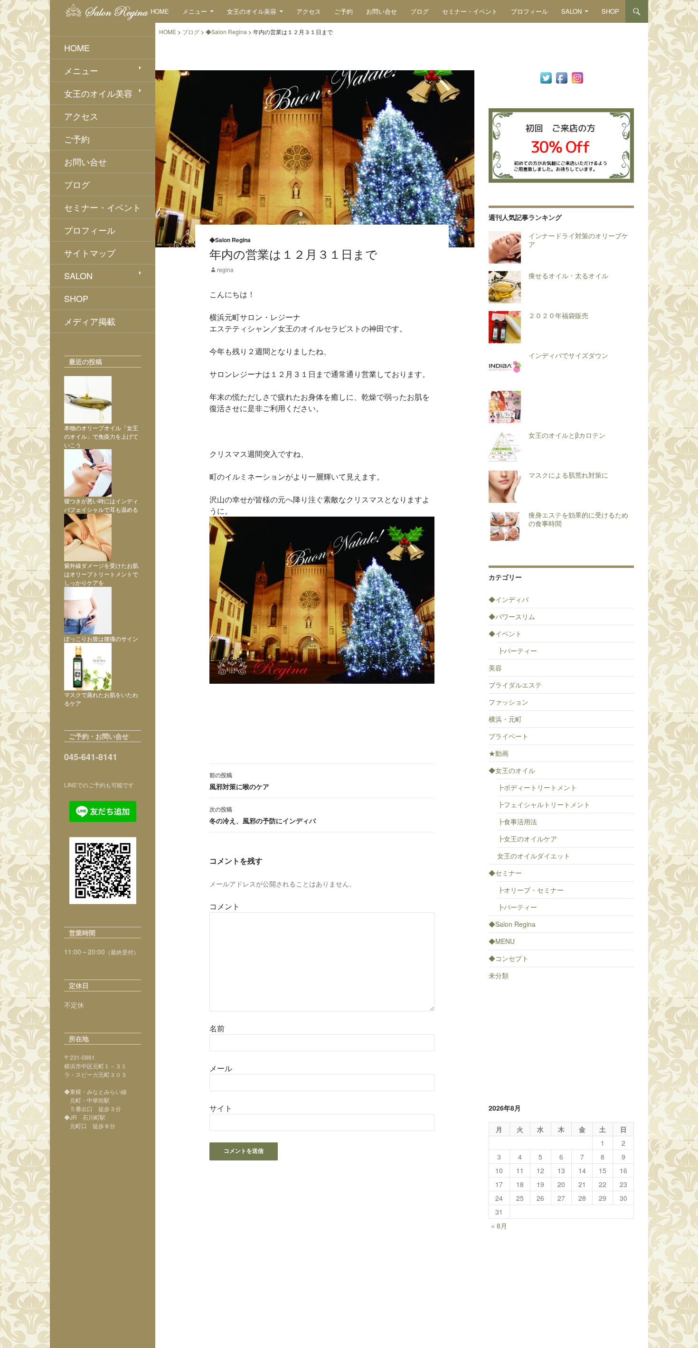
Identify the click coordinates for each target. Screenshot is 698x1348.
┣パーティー (517, 650)
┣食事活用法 (517, 821)
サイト (220, 1108)
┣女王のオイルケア (527, 838)
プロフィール (529, 11)
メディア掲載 (89, 321)
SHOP (610, 11)
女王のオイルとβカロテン (566, 435)
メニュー (194, 11)
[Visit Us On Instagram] (577, 77)
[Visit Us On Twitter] (546, 77)
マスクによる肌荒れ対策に (568, 475)
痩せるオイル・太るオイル (568, 275)
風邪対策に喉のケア (239, 781)
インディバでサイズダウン (568, 355)
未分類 (499, 975)
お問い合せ (381, 11)
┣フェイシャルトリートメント (543, 804)
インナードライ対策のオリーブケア (578, 240)
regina (225, 269)
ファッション (508, 702)
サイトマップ (89, 252)
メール (220, 1068)
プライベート (508, 736)
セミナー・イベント (470, 11)
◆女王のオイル (512, 770)
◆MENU (502, 941)
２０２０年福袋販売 (558, 315)
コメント (224, 906)
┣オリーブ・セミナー (530, 890)
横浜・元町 (505, 719)
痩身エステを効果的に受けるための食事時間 (578, 519)
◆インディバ (508, 599)
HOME (160, 11)
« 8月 (499, 1225)
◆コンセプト (508, 958)
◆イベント (505, 633)
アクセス (308, 11)
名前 (217, 1028)
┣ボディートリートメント (537, 787)
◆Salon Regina (230, 240)
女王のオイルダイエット (533, 855)
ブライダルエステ (515, 684)
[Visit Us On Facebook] (561, 77)
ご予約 (343, 11)
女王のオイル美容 (251, 11)
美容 (495, 667)
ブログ (419, 11)
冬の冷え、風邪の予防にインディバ (262, 815)
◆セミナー (505, 872)
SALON (571, 11)
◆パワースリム (512, 616)
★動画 (499, 753)
